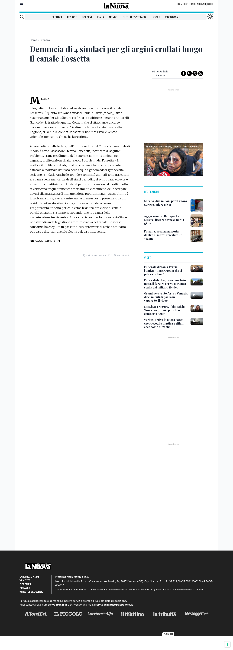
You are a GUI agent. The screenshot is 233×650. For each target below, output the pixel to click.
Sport (156, 17)
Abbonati (201, 4)
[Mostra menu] (21, 4)
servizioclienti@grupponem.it (114, 604)
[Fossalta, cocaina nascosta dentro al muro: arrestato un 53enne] (197, 236)
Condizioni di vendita (29, 578)
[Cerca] (21, 16)
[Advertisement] (116, 27)
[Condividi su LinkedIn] (189, 73)
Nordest (87, 17)
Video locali (172, 17)
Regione (72, 17)
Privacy (24, 588)
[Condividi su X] (194, 73)
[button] (173, 159)
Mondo (113, 17)
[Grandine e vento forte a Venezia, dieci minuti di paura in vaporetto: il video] (197, 295)
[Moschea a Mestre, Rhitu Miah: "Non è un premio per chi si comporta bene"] (197, 308)
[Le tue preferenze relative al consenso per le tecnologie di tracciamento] (227, 644)
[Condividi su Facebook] (183, 73)
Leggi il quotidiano (187, 4)
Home (33, 40)
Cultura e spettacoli (135, 17)
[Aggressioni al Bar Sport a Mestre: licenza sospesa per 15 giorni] (197, 220)
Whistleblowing (31, 592)
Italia (100, 17)
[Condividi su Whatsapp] (200, 73)
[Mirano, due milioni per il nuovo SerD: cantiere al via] (197, 205)
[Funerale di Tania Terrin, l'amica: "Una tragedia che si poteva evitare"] (197, 268)
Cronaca (57, 17)
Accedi (210, 4)
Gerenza (25, 584)
